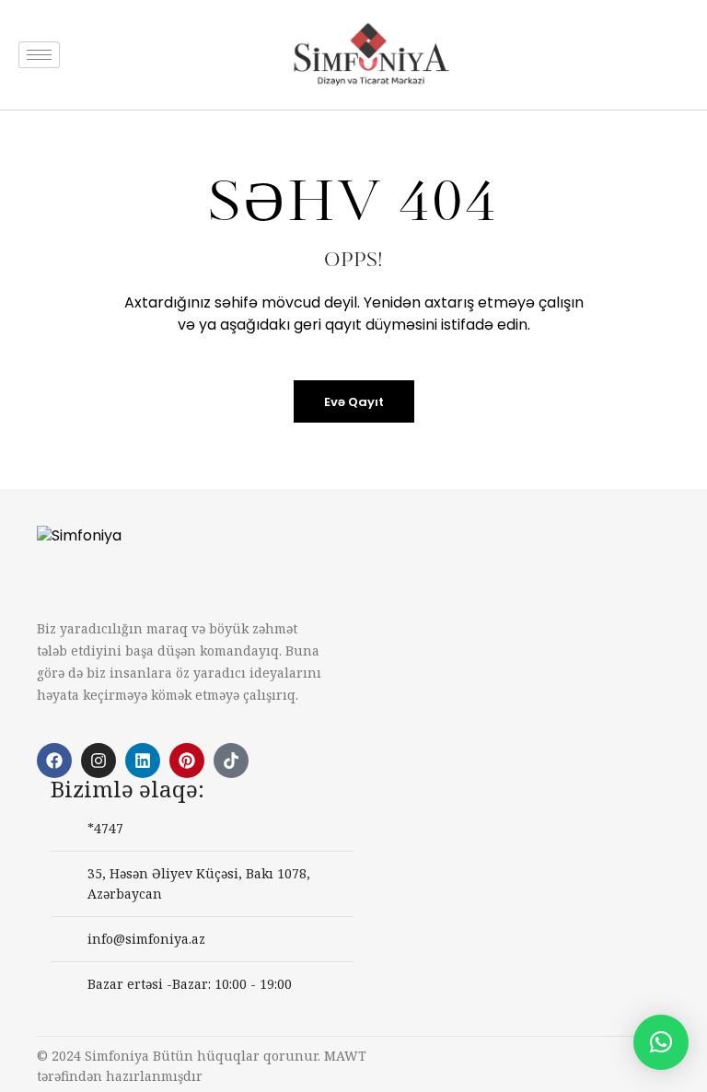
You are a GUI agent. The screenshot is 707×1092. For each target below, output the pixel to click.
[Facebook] (54, 760)
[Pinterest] (186, 760)
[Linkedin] (142, 760)
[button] (661, 1042)
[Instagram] (98, 760)
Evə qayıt (354, 402)
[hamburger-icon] (39, 54)
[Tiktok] (231, 760)
